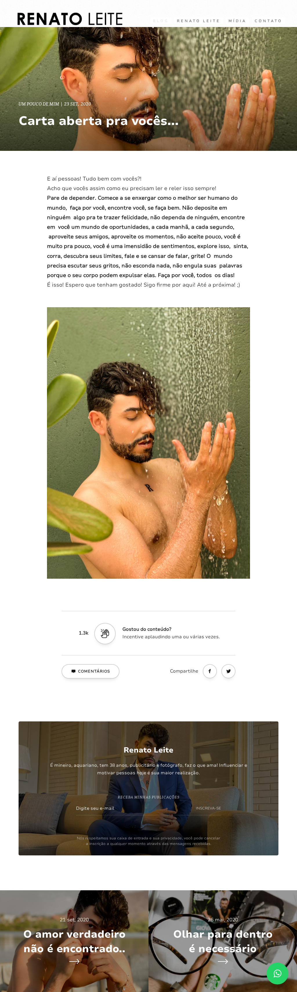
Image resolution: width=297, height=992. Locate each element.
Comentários (94, 671)
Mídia (238, 21)
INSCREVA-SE (208, 808)
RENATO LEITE (198, 21)
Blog (161, 21)
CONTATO (268, 21)
